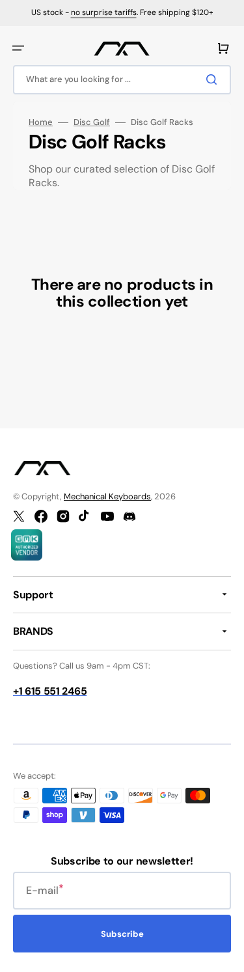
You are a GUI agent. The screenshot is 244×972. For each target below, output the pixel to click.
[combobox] (122, 79)
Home (41, 122)
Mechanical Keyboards (107, 496)
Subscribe (122, 933)
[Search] (214, 79)
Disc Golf (92, 122)
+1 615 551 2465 (50, 691)
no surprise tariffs (104, 12)
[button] (18, 48)
